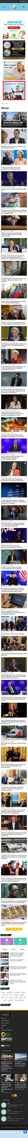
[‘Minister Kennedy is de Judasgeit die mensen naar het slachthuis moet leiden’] (14, 468)
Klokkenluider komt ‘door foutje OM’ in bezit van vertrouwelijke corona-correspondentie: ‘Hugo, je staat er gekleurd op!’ (13, 676)
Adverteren (3, 1025)
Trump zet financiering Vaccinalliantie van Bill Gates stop (14, 654)
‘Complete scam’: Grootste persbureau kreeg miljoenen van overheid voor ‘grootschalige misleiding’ (14, 857)
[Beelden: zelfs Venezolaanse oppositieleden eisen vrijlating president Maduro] (14, 291)
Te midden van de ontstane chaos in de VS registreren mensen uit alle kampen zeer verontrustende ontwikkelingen (13, 811)
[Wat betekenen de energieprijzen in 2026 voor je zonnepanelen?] (4, 962)
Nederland (16, 995)
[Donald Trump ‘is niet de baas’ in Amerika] (14, 623)
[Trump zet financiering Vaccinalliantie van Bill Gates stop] (14, 643)
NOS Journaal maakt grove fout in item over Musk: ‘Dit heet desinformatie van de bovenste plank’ (13, 766)
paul (8, 1103)
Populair (5, 949)
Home (3, 103)
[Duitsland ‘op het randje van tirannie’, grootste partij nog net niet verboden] (14, 556)
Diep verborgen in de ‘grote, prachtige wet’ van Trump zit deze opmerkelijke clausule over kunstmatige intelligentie (13, 524)
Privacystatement (5, 1020)
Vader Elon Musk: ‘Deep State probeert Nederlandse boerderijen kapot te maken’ (12, 435)
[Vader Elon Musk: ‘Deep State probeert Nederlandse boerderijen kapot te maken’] (14, 424)
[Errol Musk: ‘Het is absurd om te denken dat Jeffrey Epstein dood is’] (14, 136)
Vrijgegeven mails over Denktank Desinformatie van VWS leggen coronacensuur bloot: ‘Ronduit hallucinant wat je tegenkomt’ (17, 954)
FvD (11, 995)
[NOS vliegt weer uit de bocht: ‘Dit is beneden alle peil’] (14, 732)
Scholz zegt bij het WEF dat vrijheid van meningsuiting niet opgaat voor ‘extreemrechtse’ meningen (12, 458)
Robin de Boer (7, 124)
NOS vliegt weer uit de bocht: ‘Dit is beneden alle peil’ (13, 744)
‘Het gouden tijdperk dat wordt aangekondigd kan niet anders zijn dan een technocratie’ (14, 901)
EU (7, 995)
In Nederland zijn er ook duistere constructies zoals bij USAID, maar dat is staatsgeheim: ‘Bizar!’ (14, 924)
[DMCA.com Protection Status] (14, 1046)
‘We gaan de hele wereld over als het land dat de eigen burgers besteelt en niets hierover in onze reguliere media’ (14, 212)
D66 (4, 995)
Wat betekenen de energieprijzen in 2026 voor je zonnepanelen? (17, 960)
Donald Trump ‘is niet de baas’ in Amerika (12, 634)
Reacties (22, 949)
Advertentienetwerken (6, 1030)
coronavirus (16, 992)
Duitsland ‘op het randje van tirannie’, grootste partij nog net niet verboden (11, 567)
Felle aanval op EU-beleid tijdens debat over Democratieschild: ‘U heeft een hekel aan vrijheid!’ (13, 345)
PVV (7, 997)
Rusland (11, 997)
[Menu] (4, 7)
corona (3, 992)
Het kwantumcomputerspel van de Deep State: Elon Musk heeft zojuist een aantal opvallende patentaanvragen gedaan (12, 590)
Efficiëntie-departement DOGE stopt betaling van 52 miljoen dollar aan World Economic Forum (13, 699)
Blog (2, 1027)
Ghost (9, 1110)
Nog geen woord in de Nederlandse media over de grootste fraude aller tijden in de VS (13, 323)
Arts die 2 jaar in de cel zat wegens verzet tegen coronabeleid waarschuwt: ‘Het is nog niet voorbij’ (18, 974)
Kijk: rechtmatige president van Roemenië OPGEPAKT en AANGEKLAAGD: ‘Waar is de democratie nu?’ (13, 722)
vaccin (5, 1000)
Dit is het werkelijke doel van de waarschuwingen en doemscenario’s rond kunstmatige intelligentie (13, 613)
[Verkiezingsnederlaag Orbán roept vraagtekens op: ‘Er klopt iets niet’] (14, 157)
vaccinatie (10, 1000)
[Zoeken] (23, 7)
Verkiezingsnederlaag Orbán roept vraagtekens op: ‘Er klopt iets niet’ (10, 168)
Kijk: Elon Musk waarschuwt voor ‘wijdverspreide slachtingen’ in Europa (12, 546)
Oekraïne (22, 995)
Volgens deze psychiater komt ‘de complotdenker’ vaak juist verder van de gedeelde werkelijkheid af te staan (12, 413)
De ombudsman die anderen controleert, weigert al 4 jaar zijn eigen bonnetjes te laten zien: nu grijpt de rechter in (18, 982)
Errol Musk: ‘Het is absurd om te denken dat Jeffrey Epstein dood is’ (13, 147)
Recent (13, 949)
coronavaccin (9, 992)
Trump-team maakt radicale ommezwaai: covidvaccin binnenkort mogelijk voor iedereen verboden (12, 789)
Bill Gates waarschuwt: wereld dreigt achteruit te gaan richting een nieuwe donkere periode (11, 234)
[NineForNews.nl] (14, 6)
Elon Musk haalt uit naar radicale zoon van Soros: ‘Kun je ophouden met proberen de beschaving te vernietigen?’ (13, 391)
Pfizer (2, 997)
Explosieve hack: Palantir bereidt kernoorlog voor (13, 189)
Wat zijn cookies (5, 1023)
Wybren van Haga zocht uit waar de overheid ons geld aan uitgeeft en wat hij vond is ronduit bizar (13, 834)
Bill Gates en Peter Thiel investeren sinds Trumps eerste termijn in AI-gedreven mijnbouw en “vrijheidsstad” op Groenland (13, 257)
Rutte (16, 997)
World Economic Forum (19, 1000)
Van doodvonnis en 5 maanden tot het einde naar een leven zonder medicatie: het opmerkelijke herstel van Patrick (18, 967)
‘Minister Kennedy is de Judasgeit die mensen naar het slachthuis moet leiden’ (12, 479)
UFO (25, 997)
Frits (8, 1117)
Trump (20, 997)
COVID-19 (23, 992)
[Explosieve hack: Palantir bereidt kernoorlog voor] (14, 178)
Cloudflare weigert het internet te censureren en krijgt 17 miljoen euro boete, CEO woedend (13, 280)
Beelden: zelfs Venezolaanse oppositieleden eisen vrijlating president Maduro (13, 302)
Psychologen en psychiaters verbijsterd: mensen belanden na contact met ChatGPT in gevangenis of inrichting (14, 502)
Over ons (3, 1018)
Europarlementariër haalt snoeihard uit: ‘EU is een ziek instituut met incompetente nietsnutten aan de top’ (13, 368)
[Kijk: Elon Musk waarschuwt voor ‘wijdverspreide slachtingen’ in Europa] (14, 535)
